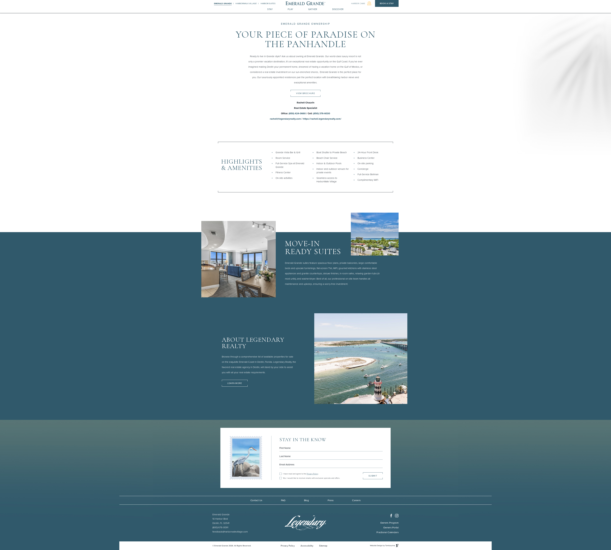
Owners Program (389, 523)
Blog (306, 500)
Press (331, 500)
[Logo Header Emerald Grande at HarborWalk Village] (305, 3)
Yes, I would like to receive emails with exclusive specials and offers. (311, 478)
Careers (356, 500)
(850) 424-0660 (297, 113)
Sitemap (323, 546)
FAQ (283, 500)
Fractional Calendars (387, 532)
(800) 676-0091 (220, 527)
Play (290, 9)
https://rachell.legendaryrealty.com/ (322, 119)
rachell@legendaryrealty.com (285, 119)
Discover (338, 9)
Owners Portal (391, 527)
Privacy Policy (312, 473)
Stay (270, 9)
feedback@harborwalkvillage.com (230, 531)
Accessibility (307, 546)
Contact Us (256, 500)
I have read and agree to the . (301, 474)
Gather (312, 9)
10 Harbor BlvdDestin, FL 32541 (220, 521)
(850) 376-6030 (321, 113)
